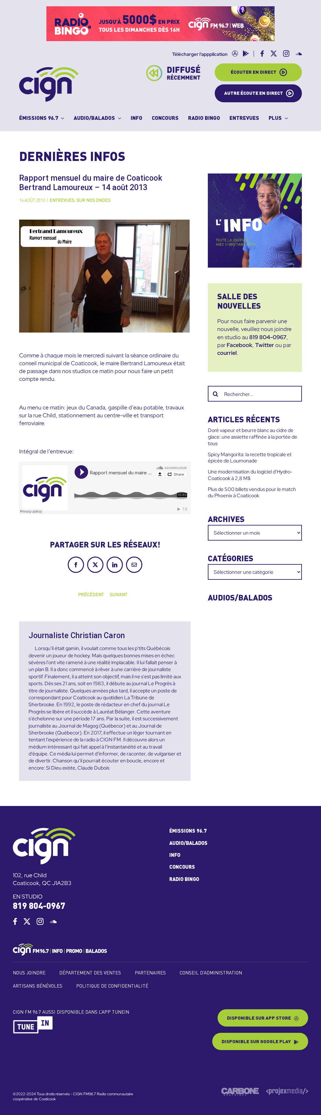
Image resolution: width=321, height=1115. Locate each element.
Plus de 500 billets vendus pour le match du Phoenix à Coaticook (252, 492)
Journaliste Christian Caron (77, 635)
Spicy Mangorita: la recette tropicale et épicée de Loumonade (250, 457)
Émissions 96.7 (188, 831)
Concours (182, 867)
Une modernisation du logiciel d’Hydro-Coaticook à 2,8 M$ (250, 475)
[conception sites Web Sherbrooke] (287, 1090)
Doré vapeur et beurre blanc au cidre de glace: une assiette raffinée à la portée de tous (252, 437)
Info (174, 855)
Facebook (239, 345)
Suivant (118, 595)
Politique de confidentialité (112, 986)
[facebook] (15, 921)
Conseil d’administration (211, 973)
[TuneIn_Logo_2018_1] (33, 1018)
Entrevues (62, 200)
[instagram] (40, 921)
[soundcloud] (53, 921)
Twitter (264, 345)
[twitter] (27, 921)
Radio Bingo (184, 879)
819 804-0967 (268, 337)
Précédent (91, 595)
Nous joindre (29, 973)
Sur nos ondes (93, 200)
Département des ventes (90, 973)
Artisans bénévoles (37, 986)
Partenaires (150, 973)
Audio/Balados (188, 843)
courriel (227, 352)
